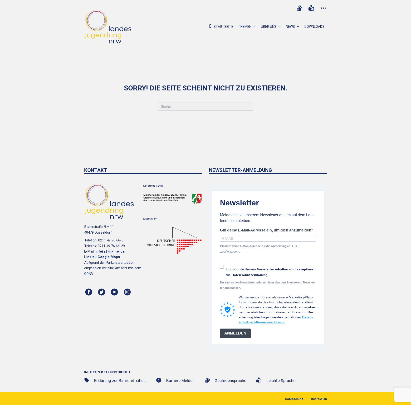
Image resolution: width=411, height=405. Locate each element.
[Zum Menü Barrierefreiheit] (323, 8)
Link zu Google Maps (102, 257)
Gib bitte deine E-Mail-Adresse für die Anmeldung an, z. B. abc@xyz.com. (259, 249)
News (290, 26)
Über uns (268, 26)
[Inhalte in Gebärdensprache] (299, 8)
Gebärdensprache (230, 380)
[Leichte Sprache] (311, 8)
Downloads (314, 26)
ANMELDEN (235, 333)
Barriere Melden (180, 380)
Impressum (319, 399)
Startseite (223, 26)
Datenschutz (294, 399)
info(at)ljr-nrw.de (110, 251)
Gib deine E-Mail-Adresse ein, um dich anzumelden (265, 230)
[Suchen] (208, 26)
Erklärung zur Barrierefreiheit (120, 380)
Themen (244, 26)
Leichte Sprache (280, 380)
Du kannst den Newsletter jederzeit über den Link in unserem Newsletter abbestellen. (267, 285)
